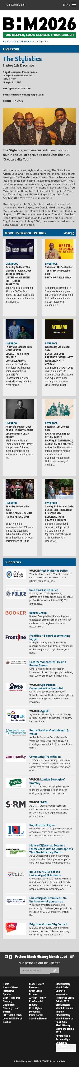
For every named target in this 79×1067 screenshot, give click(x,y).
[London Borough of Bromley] (16, 783)
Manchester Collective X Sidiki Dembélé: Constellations (17, 355)
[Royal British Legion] (16, 830)
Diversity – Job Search (11, 1009)
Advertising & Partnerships (63, 1037)
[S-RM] (16, 804)
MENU (66, 5)
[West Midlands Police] (16, 574)
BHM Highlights (11, 997)
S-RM (43, 802)
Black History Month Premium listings (64, 1008)
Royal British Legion (42, 825)
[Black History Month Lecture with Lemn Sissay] (20, 409)
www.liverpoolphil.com (30, 94)
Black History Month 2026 (63, 985)
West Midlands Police (53, 571)
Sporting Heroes (38, 1018)
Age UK (44, 711)
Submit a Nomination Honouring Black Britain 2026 (65, 996)
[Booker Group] (16, 613)
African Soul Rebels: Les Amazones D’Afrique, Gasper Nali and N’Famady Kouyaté (59, 439)
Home (6, 41)
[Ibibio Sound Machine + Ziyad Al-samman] (20, 489)
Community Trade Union (45, 757)
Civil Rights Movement (35, 1009)
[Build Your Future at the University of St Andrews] (16, 874)
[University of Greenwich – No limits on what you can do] (16, 900)
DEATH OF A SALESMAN (58, 277)
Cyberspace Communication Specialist (46, 686)
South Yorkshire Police (43, 590)
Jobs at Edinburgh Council (12, 1020)
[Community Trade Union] (16, 758)
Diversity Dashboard (9, 1002)
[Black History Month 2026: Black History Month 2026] (39, 27)
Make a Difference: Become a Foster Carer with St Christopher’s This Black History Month (51, 848)
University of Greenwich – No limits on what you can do (48, 899)
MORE (67, 233)
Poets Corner (36, 1015)
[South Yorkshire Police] (16, 593)
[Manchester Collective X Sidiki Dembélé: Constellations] (20, 329)
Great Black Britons (35, 992)
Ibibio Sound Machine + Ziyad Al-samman (19, 515)
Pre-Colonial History (36, 1002)
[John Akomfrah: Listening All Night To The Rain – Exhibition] (20, 249)
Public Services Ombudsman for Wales (50, 732)
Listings (16, 41)
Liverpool (27, 41)
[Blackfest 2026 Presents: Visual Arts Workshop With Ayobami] (59, 329)
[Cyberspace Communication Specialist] (16, 687)
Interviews (8, 991)
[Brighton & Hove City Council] (16, 929)
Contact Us (61, 1042)
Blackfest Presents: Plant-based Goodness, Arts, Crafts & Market (58, 515)
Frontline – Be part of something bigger (50, 637)
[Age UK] (16, 716)
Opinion (7, 994)
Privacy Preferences (65, 1048)
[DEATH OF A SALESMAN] (59, 249)
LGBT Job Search (12, 1015)
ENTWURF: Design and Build (52, 1061)
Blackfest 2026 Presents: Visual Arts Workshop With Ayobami (59, 359)
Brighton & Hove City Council (48, 924)
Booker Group (38, 613)
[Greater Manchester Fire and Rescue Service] (16, 662)
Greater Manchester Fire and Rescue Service (47, 663)
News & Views (10, 987)
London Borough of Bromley (47, 781)
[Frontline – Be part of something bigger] (16, 637)
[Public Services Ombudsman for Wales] (16, 732)
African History (37, 997)
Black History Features (36, 985)
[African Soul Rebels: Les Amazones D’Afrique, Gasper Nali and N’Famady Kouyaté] (59, 409)
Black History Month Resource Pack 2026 (64, 1018)
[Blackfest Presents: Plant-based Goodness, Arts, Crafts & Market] (59, 489)
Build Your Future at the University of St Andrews (45, 873)
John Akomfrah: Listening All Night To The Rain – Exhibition (18, 279)
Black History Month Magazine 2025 (65, 1028)
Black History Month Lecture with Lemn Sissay (19, 433)
